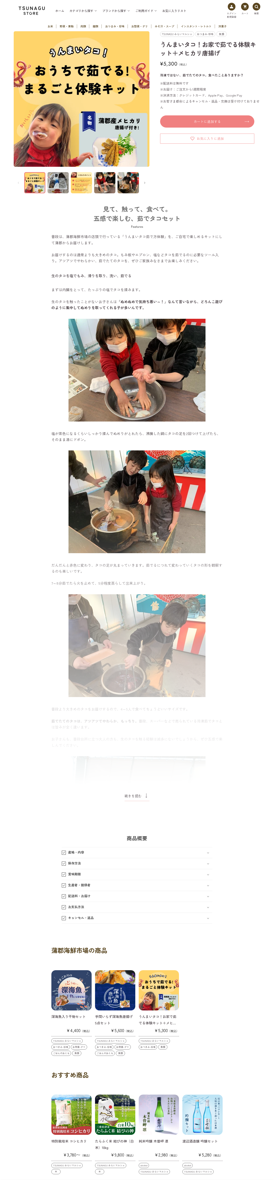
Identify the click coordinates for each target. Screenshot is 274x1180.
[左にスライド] (18, 183)
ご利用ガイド (144, 11)
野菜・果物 (67, 26)
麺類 (95, 26)
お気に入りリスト (174, 11)
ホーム (59, 11)
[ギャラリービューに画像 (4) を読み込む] (104, 182)
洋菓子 (222, 26)
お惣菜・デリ (139, 26)
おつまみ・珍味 (115, 26)
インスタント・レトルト (196, 26)
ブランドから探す (114, 11)
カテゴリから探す (81, 11)
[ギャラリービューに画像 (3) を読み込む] (81, 182)
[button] (137, 852)
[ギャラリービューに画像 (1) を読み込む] (34, 182)
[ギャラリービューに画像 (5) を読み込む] (128, 182)
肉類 (83, 26)
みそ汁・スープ (164, 26)
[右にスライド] (144, 183)
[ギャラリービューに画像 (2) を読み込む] (58, 182)
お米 (50, 26)
